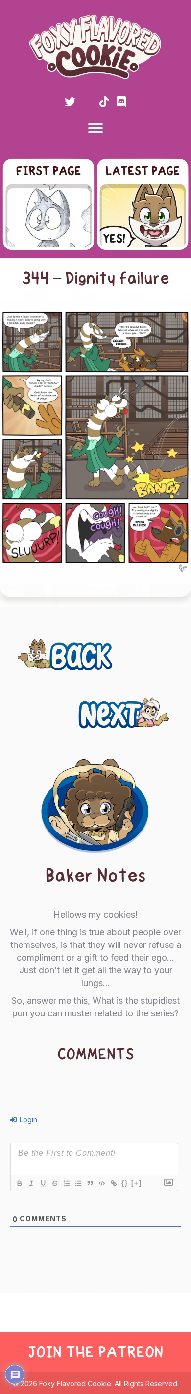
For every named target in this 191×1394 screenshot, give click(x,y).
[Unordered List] (78, 1183)
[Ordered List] (66, 1183)
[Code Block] (101, 1183)
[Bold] (19, 1183)
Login (27, 1119)
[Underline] (42, 1183)
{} (124, 1183)
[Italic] (31, 1183)
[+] (136, 1183)
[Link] (113, 1183)
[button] (70, 101)
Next (161, 708)
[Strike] (54, 1183)
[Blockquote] (90, 1183)
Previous (46, 649)
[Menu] (95, 128)
